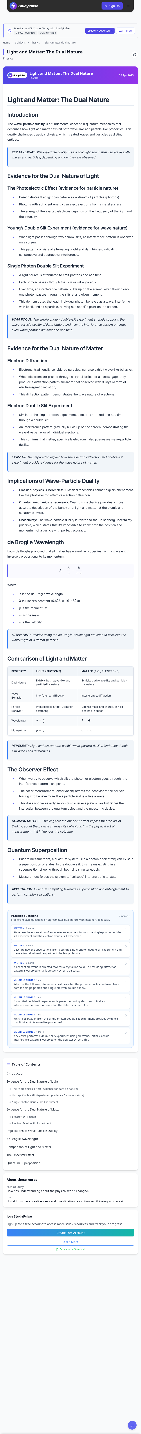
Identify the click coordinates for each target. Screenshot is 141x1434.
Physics (35, 42)
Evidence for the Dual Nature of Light (32, 1081)
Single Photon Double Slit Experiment (35, 1102)
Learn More (125, 30)
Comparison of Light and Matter (29, 1147)
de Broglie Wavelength (22, 1139)
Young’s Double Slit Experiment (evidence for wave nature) (48, 1095)
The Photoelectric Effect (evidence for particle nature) (45, 1089)
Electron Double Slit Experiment (31, 1123)
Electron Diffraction (24, 1116)
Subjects (20, 42)
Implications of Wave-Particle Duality (32, 1131)
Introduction (15, 1073)
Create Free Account (100, 30)
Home (6, 42)
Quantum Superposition (23, 1163)
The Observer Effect (20, 1155)
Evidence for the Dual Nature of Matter (34, 1109)
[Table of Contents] (132, 1425)
